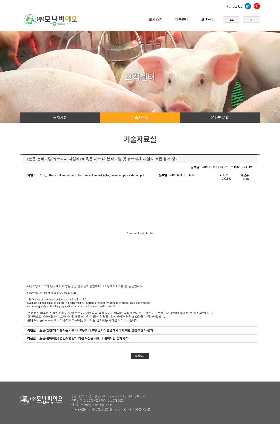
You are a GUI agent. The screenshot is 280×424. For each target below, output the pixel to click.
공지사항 (60, 117)
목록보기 (140, 355)
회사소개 (156, 19)
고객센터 (208, 19)
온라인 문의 (220, 117)
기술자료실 (140, 117)
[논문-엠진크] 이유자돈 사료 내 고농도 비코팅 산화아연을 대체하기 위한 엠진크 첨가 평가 (96, 330)
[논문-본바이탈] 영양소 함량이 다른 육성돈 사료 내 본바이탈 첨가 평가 (84, 338)
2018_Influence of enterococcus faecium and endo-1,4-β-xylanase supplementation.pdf (91, 175)
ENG (231, 20)
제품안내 (182, 19)
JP (251, 20)
